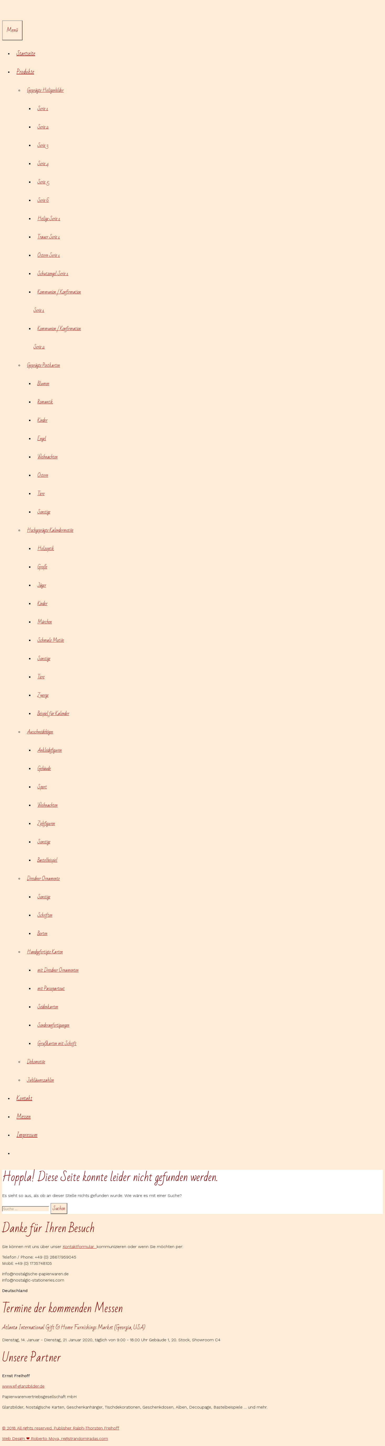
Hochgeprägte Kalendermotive (50, 530)
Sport (42, 786)
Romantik (45, 402)
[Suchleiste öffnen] (6, 11)
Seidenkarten (47, 1006)
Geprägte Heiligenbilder (45, 90)
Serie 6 (43, 200)
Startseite (25, 53)
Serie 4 (42, 163)
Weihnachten (47, 456)
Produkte (25, 72)
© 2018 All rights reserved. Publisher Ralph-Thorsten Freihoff (60, 1428)
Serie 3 (42, 145)
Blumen (43, 383)
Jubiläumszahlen (40, 1080)
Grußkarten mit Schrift (56, 1043)
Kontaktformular (80, 1246)
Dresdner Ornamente (43, 878)
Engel (41, 438)
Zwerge (42, 695)
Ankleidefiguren (49, 750)
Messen (23, 1117)
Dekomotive (36, 1061)
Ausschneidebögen (40, 731)
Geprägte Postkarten (43, 365)
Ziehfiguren (46, 823)
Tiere (41, 493)
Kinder (42, 420)
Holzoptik (45, 548)
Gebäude (44, 768)
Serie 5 (43, 182)
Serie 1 (42, 108)
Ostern (42, 475)
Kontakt (24, 1098)
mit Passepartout (51, 988)
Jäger (41, 585)
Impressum (26, 1135)
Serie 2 (43, 127)
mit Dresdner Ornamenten (58, 970)
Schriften (44, 915)
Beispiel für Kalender (53, 713)
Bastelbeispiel (47, 860)
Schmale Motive (50, 640)
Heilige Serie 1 (48, 218)
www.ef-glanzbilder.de (23, 1386)
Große (42, 566)
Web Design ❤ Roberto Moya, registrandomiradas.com (55, 1438)
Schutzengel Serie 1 (52, 273)
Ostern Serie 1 (48, 255)
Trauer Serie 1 (48, 237)
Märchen (44, 621)
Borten (42, 933)
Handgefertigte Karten (45, 951)
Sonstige (43, 511)
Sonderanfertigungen (53, 1025)
